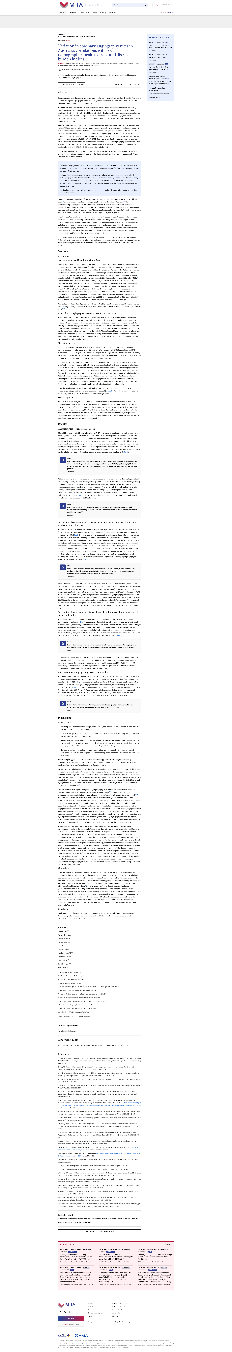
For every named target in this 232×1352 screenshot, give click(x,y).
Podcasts (94, 13)
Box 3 (76, 535)
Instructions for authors (119, 1304)
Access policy (116, 1313)
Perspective (87, 1249)
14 (101, 280)
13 (137, 278)
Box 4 (119, 635)
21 (118, 831)
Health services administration (68, 37)
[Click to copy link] (139, 84)
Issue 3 (68, 41)
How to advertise (117, 1310)
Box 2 (81, 495)
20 (133, 822)
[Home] (81, 5)
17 (81, 785)
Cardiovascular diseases (88, 37)
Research (61, 34)
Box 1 (126, 452)
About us (90, 1304)
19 (137, 795)
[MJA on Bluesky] (65, 1312)
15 (79, 785)
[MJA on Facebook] (60, 1312)
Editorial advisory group (95, 1313)
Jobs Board (112, 13)
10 (64, 309)
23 (85, 886)
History (90, 1316)
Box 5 (76, 687)
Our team (91, 1310)
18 (109, 792)
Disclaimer (100, 1322)
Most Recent (85, 13)
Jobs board (115, 1316)
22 (82, 853)
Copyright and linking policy (122, 1322)
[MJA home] (66, 1305)
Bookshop (103, 13)
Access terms (109, 1322)
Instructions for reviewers (120, 1307)
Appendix (109, 391)
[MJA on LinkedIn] (70, 1312)
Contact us (91, 1307)
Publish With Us (167, 13)
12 (137, 225)
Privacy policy (91, 1322)
